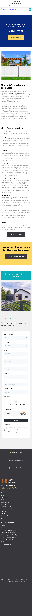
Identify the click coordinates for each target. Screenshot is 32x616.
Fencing (3, 525)
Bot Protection (7, 409)
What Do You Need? (9, 334)
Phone (6, 357)
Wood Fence (4, 504)
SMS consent (7, 424)
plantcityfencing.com (16, 460)
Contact (3, 513)
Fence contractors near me (9, 530)
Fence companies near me (8, 537)
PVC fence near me (6, 544)
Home (2, 495)
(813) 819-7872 (9, 487)
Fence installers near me (8, 532)
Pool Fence (4, 511)
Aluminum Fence (6, 502)
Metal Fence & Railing (7, 509)
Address (6, 381)
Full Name (6, 350)
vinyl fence (15, 93)
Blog (2, 518)
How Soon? (7, 342)
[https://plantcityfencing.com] (8, 9)
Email (5, 365)
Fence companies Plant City (9, 535)
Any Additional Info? (8, 373)
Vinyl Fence (4, 500)
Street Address (8, 388)
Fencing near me (6, 528)
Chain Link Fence (6, 506)
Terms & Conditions (12, 581)
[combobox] (16, 338)
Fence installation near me (9, 539)
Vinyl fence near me (7, 542)
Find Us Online (5, 516)
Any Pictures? (7, 396)
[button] (30, 9)
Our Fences (4, 497)
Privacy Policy (21, 581)
